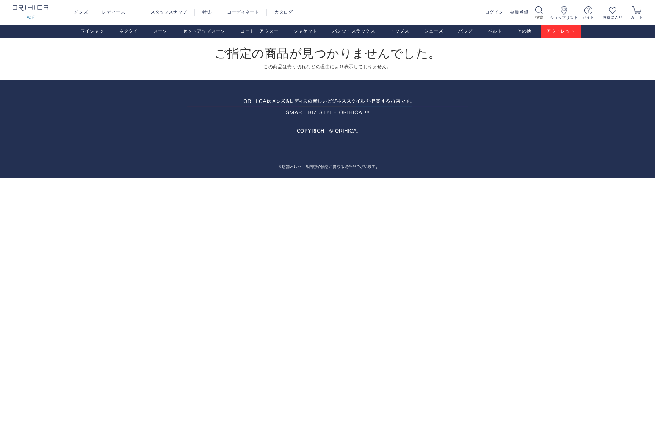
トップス (399, 31)
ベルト (495, 31)
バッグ (465, 31)
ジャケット (305, 31)
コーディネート (243, 12)
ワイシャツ (92, 31)
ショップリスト (564, 18)
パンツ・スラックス (353, 31)
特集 (207, 12)
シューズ (433, 31)
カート (637, 17)
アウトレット (561, 31)
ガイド (588, 17)
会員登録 (519, 12)
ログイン (494, 12)
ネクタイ (128, 31)
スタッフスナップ (168, 12)
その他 (524, 31)
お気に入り (613, 17)
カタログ (283, 12)
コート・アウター (259, 31)
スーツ (160, 31)
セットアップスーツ (204, 31)
